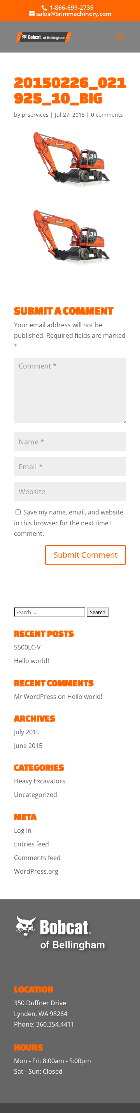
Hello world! (31, 661)
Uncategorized (35, 794)
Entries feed (31, 844)
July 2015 (27, 732)
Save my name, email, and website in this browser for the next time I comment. (68, 522)
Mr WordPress (35, 696)
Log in (23, 830)
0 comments (107, 114)
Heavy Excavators (39, 781)
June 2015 (28, 745)
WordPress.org (36, 871)
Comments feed (37, 857)
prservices (35, 114)
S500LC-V (27, 647)
